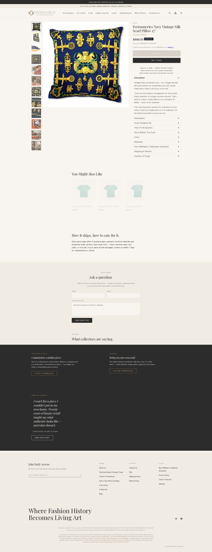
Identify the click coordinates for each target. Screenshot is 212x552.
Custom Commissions (123, 371)
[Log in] (175, 13)
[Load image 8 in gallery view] (36, 102)
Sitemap (162, 484)
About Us (102, 468)
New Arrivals (81, 13)
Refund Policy (134, 481)
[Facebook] (181, 519)
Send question (82, 320)
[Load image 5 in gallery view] (36, 70)
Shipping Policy (134, 476)
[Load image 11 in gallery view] (36, 135)
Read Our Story (42, 437)
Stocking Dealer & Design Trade (111, 472)
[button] (170, 13)
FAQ (130, 472)
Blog (101, 494)
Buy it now (157, 60)
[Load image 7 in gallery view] (36, 91)
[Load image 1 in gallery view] (36, 27)
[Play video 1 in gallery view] (36, 145)
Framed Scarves (154, 13)
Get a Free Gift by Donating (109, 481)
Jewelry (114, 13)
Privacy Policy (164, 475)
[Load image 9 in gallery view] (36, 113)
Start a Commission (44, 373)
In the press (103, 485)
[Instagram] (176, 519)
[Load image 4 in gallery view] (36, 59)
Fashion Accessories (102, 13)
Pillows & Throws (140, 13)
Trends (90, 13)
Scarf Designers (68, 13)
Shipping (136, 43)
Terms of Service (165, 479)
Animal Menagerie (125, 13)
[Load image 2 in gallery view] (36, 37)
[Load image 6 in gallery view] (36, 81)
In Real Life (103, 489)
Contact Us (133, 468)
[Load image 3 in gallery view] (36, 48)
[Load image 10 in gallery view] (36, 124)
